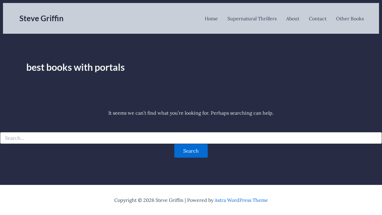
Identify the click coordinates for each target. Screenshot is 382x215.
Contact (317, 19)
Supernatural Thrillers (252, 19)
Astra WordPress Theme (241, 200)
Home (211, 19)
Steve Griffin (41, 18)
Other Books (350, 19)
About (292, 19)
